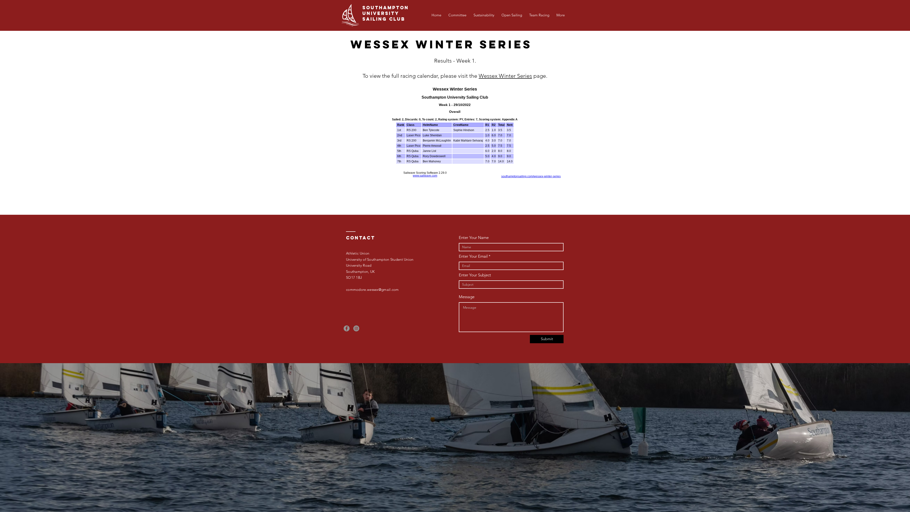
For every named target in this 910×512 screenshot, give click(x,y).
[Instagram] (356, 328)
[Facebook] (347, 328)
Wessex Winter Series (505, 76)
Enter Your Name (474, 238)
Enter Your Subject (475, 275)
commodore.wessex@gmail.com (372, 289)
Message (466, 297)
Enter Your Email (473, 256)
